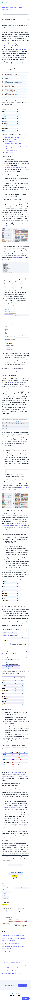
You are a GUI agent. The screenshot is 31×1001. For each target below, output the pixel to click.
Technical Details (8, 152)
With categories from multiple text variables (17, 147)
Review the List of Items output (12, 139)
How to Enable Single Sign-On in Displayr (12, 970)
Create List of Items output (11, 137)
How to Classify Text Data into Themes (11, 962)
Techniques (12, 7)
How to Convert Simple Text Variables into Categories (15, 965)
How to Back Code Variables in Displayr (11, 968)
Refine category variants (10, 141)
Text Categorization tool (8, 46)
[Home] (6, 3)
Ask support (22, 985)
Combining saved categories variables (14, 145)
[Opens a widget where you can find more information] (26, 998)
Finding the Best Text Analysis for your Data (18, 167)
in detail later (17, 257)
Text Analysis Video (7, 951)
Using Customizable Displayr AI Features (12, 973)
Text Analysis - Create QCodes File (11, 943)
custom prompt (22, 44)
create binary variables (15, 772)
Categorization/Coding (7, 9)
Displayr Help (5, 7)
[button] (28, 2)
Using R (20, 49)
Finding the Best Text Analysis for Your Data (13, 935)
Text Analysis (19, 7)
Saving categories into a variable (12, 143)
